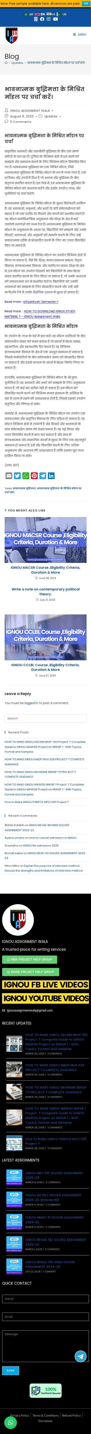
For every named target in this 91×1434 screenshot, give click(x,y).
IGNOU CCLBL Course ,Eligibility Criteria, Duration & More (45, 667)
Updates (51, 116)
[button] (10, 1422)
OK (86, 3)
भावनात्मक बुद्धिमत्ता (24, 488)
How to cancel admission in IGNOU (52, 838)
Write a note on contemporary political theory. (46, 591)
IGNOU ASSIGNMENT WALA (30, 111)
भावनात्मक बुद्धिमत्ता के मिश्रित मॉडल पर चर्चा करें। (56, 63)
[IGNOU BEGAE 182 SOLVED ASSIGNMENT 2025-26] (14, 1244)
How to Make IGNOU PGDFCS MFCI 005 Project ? (37, 802)
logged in (31, 703)
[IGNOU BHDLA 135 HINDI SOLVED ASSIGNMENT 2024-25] (14, 1266)
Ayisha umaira (14, 838)
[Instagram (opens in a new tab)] (49, 19)
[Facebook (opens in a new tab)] (42, 19)
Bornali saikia (14, 853)
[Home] (6, 63)
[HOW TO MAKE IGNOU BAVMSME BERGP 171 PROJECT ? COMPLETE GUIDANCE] (14, 1092)
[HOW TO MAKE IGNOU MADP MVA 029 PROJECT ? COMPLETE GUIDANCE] (14, 1069)
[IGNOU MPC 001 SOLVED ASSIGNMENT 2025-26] (14, 1177)
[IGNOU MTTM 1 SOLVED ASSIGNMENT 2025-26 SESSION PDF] (14, 1199)
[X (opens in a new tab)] (36, 19)
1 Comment (49, 1271)
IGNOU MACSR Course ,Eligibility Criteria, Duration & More (45, 570)
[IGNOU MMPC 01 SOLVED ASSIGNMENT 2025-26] (14, 1222)
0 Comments (20, 122)
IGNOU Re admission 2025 (41, 846)
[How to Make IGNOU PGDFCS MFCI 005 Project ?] (14, 1143)
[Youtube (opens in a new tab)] (55, 19)
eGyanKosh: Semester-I (40, 302)
